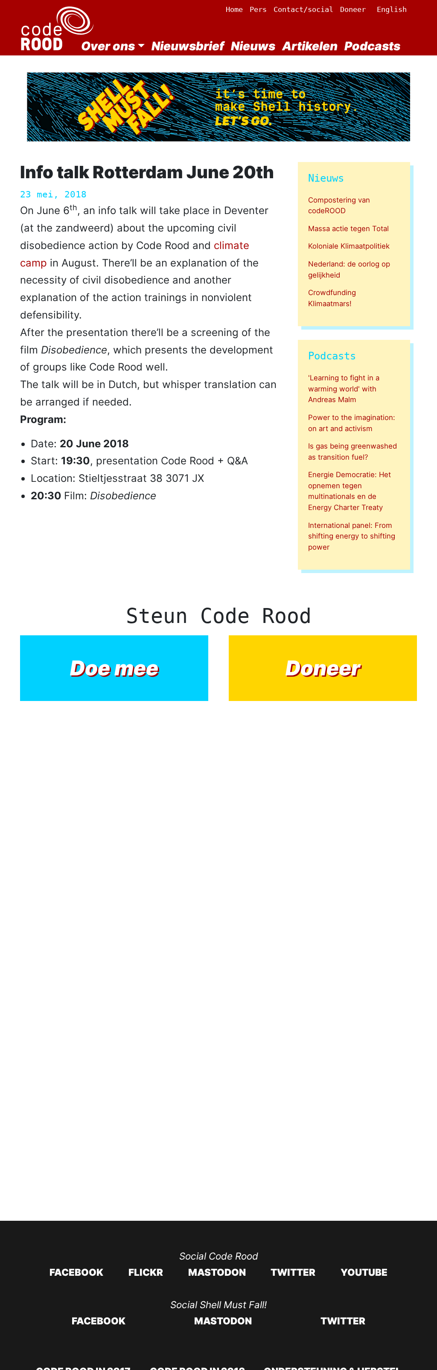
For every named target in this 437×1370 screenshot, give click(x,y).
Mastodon (217, 1272)
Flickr (145, 1272)
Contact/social (303, 9)
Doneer (353, 9)
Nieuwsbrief (187, 46)
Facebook (76, 1272)
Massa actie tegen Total (348, 228)
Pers (258, 9)
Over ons (108, 46)
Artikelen (310, 46)
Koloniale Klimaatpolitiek (349, 246)
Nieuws (253, 46)
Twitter (293, 1272)
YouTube (364, 1272)
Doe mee (114, 668)
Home (234, 9)
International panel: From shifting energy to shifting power (351, 536)
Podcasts (372, 46)
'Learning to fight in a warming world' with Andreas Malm (343, 389)
